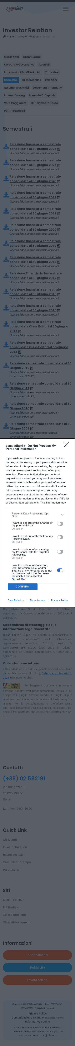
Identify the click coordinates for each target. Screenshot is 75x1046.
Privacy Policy (59, 600)
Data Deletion (16, 600)
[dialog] (37, 523)
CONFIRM (23, 586)
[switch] (60, 524)
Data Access (37, 600)
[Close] (67, 446)
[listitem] (37, 515)
